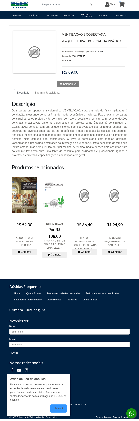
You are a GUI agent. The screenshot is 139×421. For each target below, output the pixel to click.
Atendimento (54, 299)
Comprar (25, 251)
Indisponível (69, 84)
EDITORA (17, 16)
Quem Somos (33, 293)
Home (17, 293)
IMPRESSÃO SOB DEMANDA (86, 16)
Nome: (13, 326)
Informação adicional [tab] (47, 92)
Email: (12, 339)
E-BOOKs (103, 16)
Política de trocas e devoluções (102, 293)
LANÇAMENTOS (51, 16)
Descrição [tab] (23, 92)
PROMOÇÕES (68, 16)
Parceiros (72, 299)
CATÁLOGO (34, 16)
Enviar (14, 352)
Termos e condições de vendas (63, 293)
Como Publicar (90, 299)
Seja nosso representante (28, 299)
